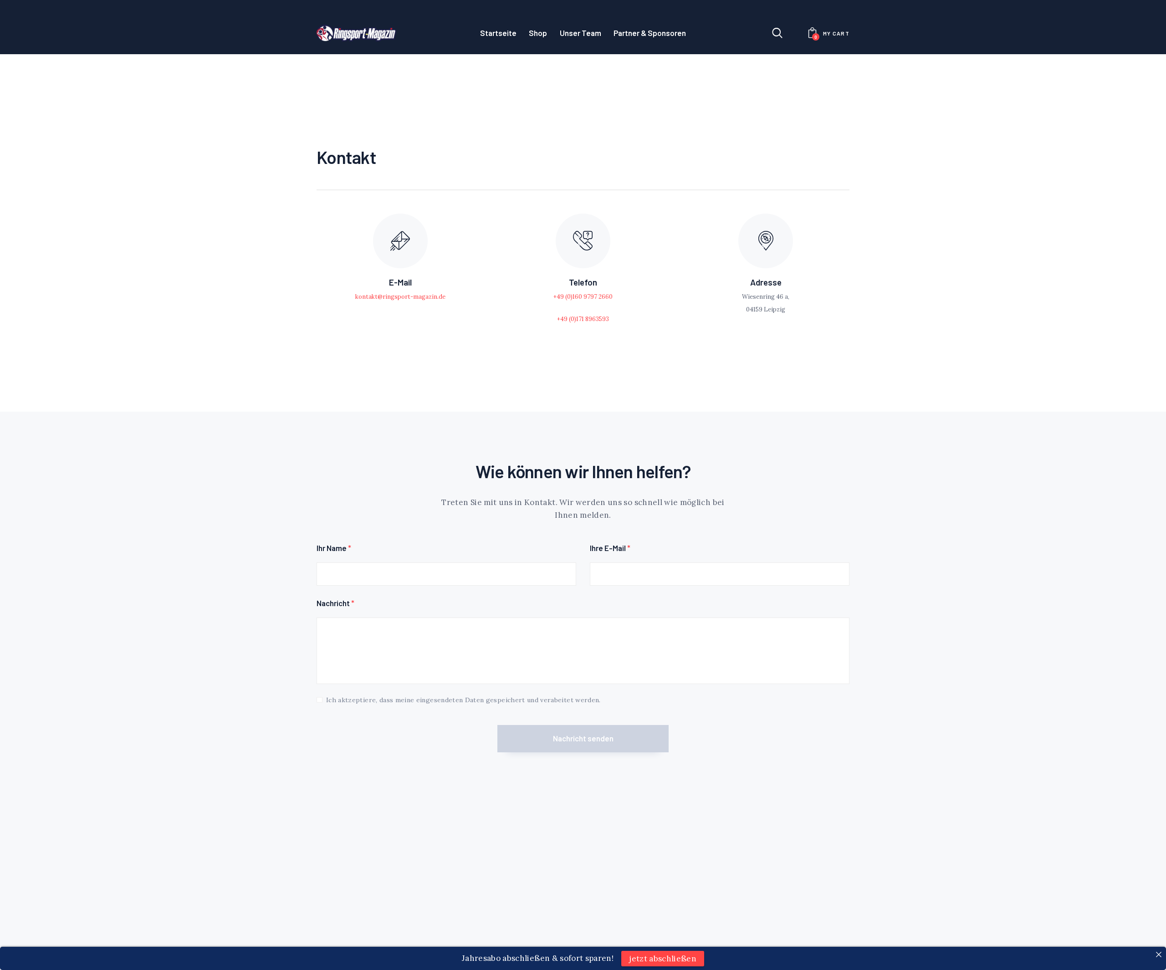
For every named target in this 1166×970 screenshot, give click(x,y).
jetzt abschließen (662, 958)
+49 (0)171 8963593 (583, 319)
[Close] (1158, 954)
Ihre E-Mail (610, 547)
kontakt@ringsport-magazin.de (400, 297)
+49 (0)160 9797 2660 (583, 297)
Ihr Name (334, 547)
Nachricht (335, 603)
